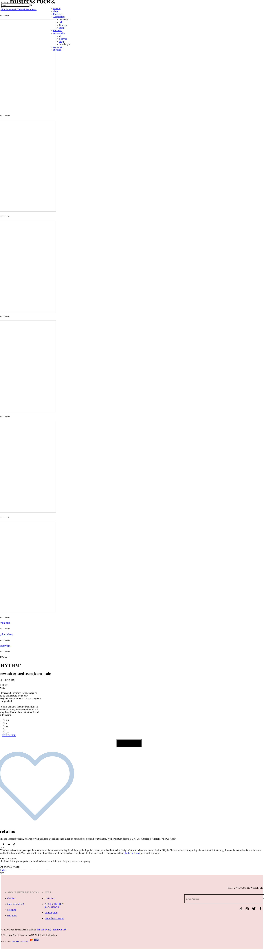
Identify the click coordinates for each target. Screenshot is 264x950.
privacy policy (44, 929)
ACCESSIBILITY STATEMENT (54, 905)
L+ (7, 732)
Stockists (11, 909)
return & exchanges (54, 918)
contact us (49, 898)
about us (11, 898)
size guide (12, 915)
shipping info (51, 912)
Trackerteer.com (20, 941)
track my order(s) (15, 904)
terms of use (59, 929)
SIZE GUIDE (9, 735)
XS (7, 720)
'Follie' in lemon (132, 853)
